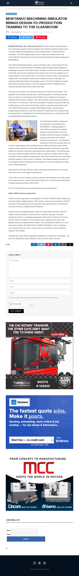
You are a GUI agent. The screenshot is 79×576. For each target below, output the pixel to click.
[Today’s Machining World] (39, 3)
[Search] (71, 3)
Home (7, 8)
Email (9, 534)
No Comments (38, 32)
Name (9, 530)
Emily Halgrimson (16, 32)
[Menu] (8, 3)
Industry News (11, 13)
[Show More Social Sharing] (50, 37)
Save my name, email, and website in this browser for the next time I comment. (34, 297)
